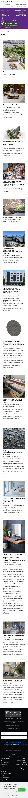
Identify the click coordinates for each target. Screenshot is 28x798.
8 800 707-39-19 (5, 12)
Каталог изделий (5, 756)
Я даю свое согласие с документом (15, 741)
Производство (4, 762)
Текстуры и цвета (22, 756)
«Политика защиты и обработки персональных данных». (16, 745)
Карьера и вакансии (22, 760)
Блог (26, 766)
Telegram (23, 10)
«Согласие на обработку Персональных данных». (16, 741)
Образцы (24, 769)
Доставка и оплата (21, 4)
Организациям (9, 6)
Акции (2, 6)
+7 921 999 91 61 (5, 15)
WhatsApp (18, 10)
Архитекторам (18, 6)
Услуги (3, 760)
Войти (2, 20)
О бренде (7, 4)
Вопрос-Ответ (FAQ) (21, 764)
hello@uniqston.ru (21, 15)
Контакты (3, 766)
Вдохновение (23, 758)
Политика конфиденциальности (13, 725)
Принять (21, 790)
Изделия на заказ (5, 758)
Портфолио (4, 764)
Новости (25, 762)
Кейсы (25, 6)
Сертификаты (23, 768)
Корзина (14, 20)
